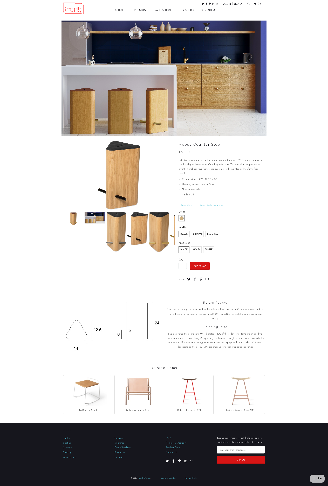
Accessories (69, 457)
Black (184, 234)
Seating (67, 443)
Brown (197, 234)
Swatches (119, 443)
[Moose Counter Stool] (119, 175)
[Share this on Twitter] (188, 279)
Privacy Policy (191, 478)
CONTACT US (208, 10)
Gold (196, 249)
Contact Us (171, 452)
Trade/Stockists (122, 447)
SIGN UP (238, 3)
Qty (181, 260)
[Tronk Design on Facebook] (206, 4)
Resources (119, 452)
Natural (212, 234)
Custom (118, 457)
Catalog (118, 438)
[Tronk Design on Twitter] (203, 4)
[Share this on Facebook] (194, 279)
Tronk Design (144, 478)
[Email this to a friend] (206, 279)
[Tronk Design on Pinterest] (210, 4)
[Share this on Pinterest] (200, 279)
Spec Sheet (186, 205)
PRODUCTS (140, 10)
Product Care (173, 447)
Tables (66, 438)
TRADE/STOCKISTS (164, 10)
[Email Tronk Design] (217, 4)
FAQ (168, 438)
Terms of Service (168, 478)
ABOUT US (121, 10)
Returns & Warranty (176, 443)
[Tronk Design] (73, 8)
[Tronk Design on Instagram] (213, 4)
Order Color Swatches (211, 205)
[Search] (248, 4)
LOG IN (227, 3)
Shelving (67, 452)
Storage (67, 447)
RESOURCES (189, 10)
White (209, 249)
